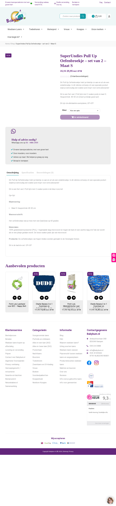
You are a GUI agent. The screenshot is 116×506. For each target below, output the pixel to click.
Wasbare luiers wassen (69, 350)
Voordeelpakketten (40, 375)
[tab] (13, 172)
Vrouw (67, 29)
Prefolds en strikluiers (41, 339)
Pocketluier (37, 350)
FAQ (61, 339)
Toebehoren (34, 29)
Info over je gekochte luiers (71, 379)
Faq (100, 2)
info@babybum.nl (96, 350)
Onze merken (97, 29)
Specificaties (28, 172)
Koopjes (80, 29)
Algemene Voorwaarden (14, 361)
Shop (13, 44)
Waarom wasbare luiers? (69, 343)
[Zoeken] (83, 16)
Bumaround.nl (10, 379)
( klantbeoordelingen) (79, 76)
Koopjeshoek (38, 379)
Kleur (64, 110)
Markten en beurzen (68, 368)
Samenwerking (11, 386)
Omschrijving (13, 172)
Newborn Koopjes (40, 383)
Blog (61, 335)
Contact (107, 2)
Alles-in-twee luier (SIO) (42, 346)
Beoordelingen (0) (45, 172)
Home (7, 44)
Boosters (36, 357)
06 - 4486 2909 (32, 143)
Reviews (63, 375)
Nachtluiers (37, 354)
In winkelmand (81, 117)
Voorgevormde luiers (41, 335)
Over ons (63, 372)
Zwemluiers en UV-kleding (43, 364)
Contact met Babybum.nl (15, 357)
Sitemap (65, 451)
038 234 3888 (95, 346)
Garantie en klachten (13, 375)
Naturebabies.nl (11, 383)
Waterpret (52, 29)
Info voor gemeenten (68, 383)
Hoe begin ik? (14, 37)
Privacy (71, 451)
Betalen (8, 339)
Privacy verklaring (12, 364)
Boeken (36, 372)
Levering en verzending (14, 350)
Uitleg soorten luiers (68, 346)
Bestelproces (10, 335)
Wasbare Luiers (15, 29)
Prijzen (8, 354)
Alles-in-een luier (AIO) (41, 343)
